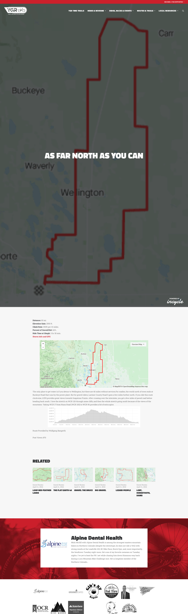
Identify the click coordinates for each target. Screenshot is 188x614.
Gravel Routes (38, 485)
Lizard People (123, 490)
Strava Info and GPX (42, 336)
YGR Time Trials (76, 10)
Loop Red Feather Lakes (42, 491)
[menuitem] (174, 2)
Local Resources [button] (167, 10)
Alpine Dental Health (96, 537)
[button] (183, 11)
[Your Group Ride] (15, 11)
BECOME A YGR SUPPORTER (173, 2)
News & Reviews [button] (96, 10)
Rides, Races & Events (120, 10)
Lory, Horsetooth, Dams (143, 492)
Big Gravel (100, 490)
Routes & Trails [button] (145, 10)
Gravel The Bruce (83, 490)
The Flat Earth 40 (62, 490)
